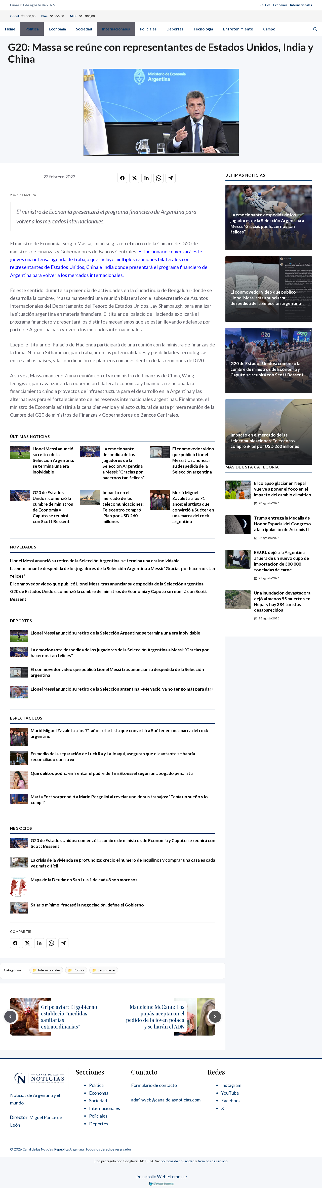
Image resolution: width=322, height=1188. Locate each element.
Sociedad (84, 29)
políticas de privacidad (177, 1161)
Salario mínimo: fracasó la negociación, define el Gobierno (87, 904)
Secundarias (106, 970)
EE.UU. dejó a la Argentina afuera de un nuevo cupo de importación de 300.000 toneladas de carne (281, 561)
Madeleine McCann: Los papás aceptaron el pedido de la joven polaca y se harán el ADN (155, 1016)
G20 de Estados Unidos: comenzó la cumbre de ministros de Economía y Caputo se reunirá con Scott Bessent (53, 507)
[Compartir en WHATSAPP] (158, 178)
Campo (269, 29)
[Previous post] (10, 1016)
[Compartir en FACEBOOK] (122, 178)
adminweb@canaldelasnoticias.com (165, 1099)
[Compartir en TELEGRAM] (171, 178)
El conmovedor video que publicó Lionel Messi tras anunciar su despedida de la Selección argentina (193, 460)
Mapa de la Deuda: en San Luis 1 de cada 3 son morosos (84, 879)
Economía (280, 5)
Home (10, 29)
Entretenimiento (238, 29)
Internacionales (301, 5)
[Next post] (215, 1016)
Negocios (21, 828)
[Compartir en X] (134, 178)
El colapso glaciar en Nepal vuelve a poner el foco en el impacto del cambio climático (282, 489)
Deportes (175, 29)
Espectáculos (26, 718)
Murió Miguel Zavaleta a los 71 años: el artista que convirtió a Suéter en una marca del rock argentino (193, 507)
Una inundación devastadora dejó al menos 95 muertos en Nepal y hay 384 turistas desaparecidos (282, 601)
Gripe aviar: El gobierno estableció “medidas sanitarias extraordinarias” (69, 1016)
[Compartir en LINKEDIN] (146, 178)
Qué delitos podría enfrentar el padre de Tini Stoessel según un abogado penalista (112, 773)
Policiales (148, 29)
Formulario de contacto (154, 1085)
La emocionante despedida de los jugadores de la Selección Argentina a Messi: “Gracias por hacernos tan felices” (123, 463)
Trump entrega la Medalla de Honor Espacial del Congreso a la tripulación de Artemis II (282, 523)
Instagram (231, 1085)
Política (265, 5)
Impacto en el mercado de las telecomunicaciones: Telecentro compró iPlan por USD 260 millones (123, 507)
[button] (315, 29)
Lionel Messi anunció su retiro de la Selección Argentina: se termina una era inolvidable (53, 460)
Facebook (231, 1100)
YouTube (230, 1093)
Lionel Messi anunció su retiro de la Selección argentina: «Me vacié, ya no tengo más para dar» (122, 689)
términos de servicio (213, 1161)
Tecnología (203, 29)
